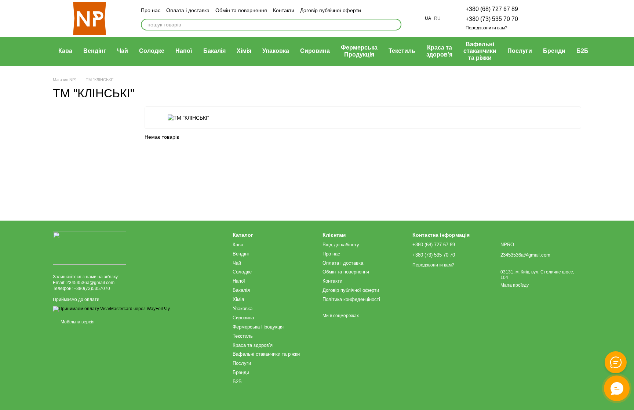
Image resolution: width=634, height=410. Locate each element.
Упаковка (275, 51)
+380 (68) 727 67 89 (492, 9)
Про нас (150, 10)
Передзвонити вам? (486, 27)
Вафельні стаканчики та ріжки (479, 51)
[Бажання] (537, 18)
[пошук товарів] (395, 24)
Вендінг (94, 51)
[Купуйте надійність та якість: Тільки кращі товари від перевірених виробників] (89, 247)
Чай (122, 51)
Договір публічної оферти (330, 10)
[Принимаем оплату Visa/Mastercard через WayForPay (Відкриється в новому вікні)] (111, 308)
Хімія (244, 51)
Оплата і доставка (187, 10)
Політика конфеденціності (351, 299)
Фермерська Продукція (359, 50)
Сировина (315, 51)
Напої (183, 51)
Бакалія (214, 51)
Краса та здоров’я (439, 50)
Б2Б (582, 51)
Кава (65, 51)
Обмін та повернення (241, 10)
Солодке (151, 51)
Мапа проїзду (514, 285)
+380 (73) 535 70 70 (492, 19)
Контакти (283, 10)
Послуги (519, 51)
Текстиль (402, 51)
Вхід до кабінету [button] (341, 244)
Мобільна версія (77, 321)
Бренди (554, 51)
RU (437, 18)
